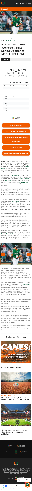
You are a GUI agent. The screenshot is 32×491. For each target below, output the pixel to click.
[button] (29, 3)
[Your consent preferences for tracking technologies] (3, 488)
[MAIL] (11, 40)
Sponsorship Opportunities (18, 472)
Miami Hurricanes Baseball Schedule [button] (16, 153)
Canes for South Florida (11, 367)
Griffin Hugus (14, 175)
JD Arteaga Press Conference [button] (16, 131)
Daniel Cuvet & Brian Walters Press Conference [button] (16, 139)
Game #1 (6, 59)
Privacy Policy (19, 470)
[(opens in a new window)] (11, 446)
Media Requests (24, 469)
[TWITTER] (6, 40)
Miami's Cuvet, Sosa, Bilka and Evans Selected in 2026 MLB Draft (15, 399)
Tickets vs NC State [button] (16, 147)
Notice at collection (9, 489)
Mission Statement (8, 470)
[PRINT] (13, 40)
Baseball (4, 9)
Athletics (4, 365)
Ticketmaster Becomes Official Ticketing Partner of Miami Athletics (14, 432)
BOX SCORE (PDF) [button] (16, 125)
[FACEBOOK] (8, 40)
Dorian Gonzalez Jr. (7, 234)
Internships (15, 469)
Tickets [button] (11, 9)
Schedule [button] (19, 9)
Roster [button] (27, 9)
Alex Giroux (7, 180)
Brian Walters (23, 182)
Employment (6, 469)
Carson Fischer (24, 179)
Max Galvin (15, 201)
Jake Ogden (26, 284)
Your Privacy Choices (14, 486)
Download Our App (16, 473)
